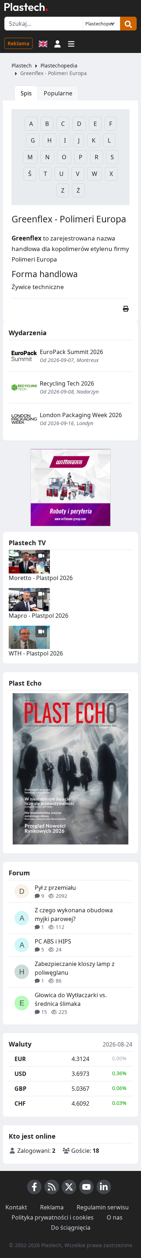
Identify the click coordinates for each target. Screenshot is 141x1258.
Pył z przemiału (55, 888)
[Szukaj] (128, 23)
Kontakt (16, 1207)
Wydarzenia (28, 332)
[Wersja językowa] (43, 43)
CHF (20, 1103)
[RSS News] (51, 1187)
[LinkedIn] (104, 1187)
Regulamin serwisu (103, 1207)
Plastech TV (27, 542)
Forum (19, 872)
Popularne (58, 93)
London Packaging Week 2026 (81, 415)
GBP (20, 1089)
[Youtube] (86, 1187)
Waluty (20, 1044)
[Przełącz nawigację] (71, 43)
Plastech (22, 65)
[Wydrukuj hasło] (125, 309)
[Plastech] (26, 7)
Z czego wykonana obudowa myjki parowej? (74, 914)
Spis (26, 93)
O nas (115, 1217)
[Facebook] (34, 1187)
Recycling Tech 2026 (67, 383)
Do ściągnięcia (70, 1228)
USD (20, 1074)
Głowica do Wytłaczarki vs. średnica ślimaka (71, 999)
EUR (20, 1059)
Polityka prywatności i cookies (53, 1217)
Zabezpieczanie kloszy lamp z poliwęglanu (75, 968)
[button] (57, 43)
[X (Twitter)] (69, 1187)
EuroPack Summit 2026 (71, 352)
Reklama (18, 43)
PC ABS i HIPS (53, 941)
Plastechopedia (58, 65)
